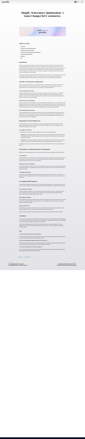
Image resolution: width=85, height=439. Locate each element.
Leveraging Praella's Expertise (26, 55)
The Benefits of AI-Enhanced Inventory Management (31, 53)
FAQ (21, 59)
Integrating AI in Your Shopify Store (27, 51)
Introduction (23, 47)
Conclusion (23, 57)
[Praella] (9, 2)
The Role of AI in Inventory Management (28, 49)
